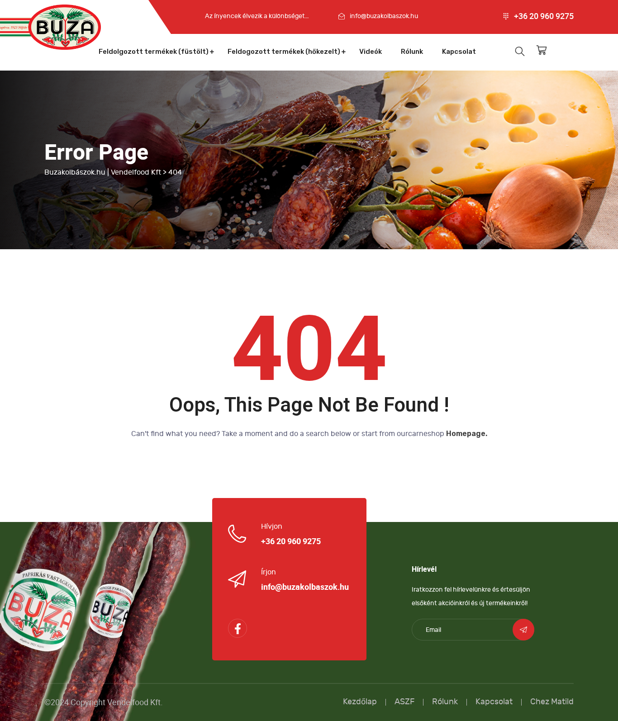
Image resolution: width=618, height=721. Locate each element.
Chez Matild (552, 702)
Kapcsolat (459, 51)
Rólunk (412, 51)
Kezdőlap (360, 702)
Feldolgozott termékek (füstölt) (154, 51)
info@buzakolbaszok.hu (384, 16)
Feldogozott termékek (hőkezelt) (284, 51)
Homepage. (466, 433)
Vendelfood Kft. (135, 702)
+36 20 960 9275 (544, 16)
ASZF (404, 702)
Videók (370, 51)
